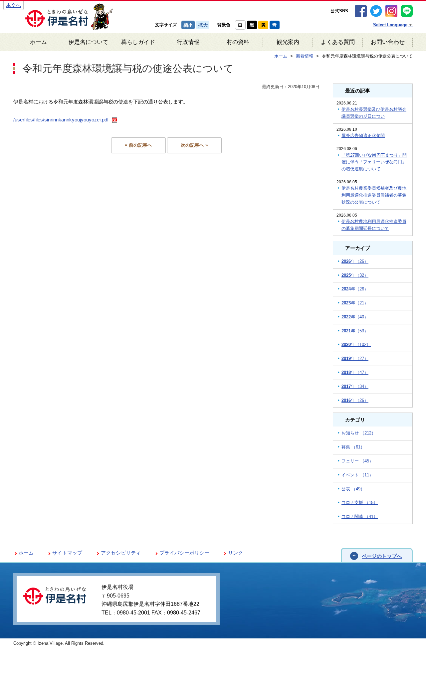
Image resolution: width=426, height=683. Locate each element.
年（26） (354, 261)
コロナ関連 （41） (359, 516)
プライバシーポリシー (184, 553)
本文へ (13, 5)
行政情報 (188, 42)
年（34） (354, 386)
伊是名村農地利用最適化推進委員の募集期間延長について (373, 225)
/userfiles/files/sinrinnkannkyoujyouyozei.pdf (60, 119)
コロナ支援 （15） (359, 502)
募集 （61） (353, 446)
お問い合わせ (388, 42)
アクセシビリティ (121, 553)
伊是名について (88, 42)
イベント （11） (357, 474)
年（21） (354, 302)
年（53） (354, 330)
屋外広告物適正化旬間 (363, 135)
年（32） (354, 275)
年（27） (354, 358)
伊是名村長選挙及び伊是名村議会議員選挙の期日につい (373, 113)
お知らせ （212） (358, 432)
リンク (235, 553)
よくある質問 (338, 42)
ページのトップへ (382, 556)
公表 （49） (353, 488)
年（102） (356, 344)
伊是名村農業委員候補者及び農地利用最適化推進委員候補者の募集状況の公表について (373, 195)
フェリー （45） (357, 460)
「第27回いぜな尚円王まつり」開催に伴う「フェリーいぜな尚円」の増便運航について (374, 162)
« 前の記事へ (138, 145)
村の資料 (238, 42)
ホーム (38, 42)
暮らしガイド (138, 42)
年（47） (354, 372)
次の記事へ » (194, 145)
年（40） (354, 316)
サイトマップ (67, 553)
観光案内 (288, 42)
